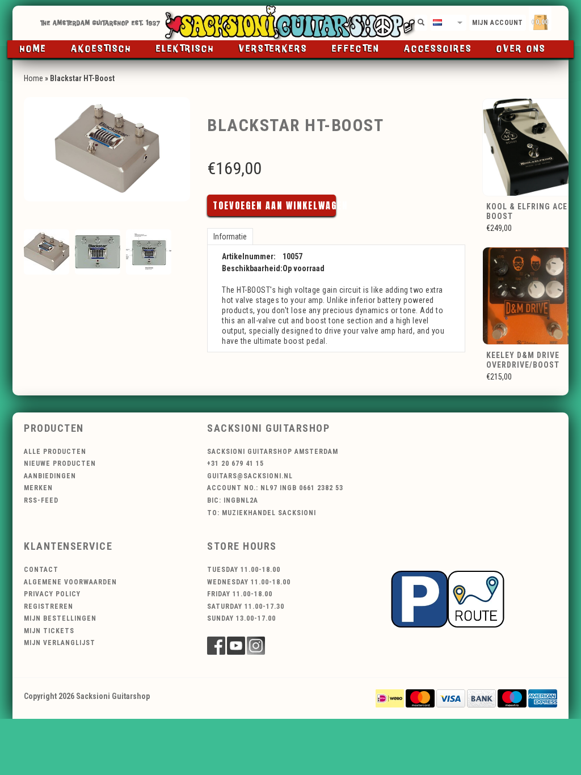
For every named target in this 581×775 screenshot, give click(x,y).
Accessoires (438, 49)
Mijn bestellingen (60, 618)
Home (33, 49)
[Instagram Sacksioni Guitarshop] (256, 646)
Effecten (356, 49)
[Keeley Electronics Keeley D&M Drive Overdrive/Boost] (528, 295)
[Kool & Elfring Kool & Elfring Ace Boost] (528, 146)
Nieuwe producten (60, 463)
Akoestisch (101, 49)
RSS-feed (41, 500)
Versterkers (273, 49)
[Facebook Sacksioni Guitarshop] (216, 646)
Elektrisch (185, 49)
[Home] (290, 23)
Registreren (48, 606)
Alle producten (55, 452)
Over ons (521, 49)
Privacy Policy (52, 594)
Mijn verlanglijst (59, 643)
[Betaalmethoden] (390, 697)
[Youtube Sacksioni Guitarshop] (236, 646)
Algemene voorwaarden (70, 582)
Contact (41, 570)
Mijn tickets (49, 631)
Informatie (230, 236)
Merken (38, 488)
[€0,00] (560, 20)
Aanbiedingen (50, 476)
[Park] (447, 598)
